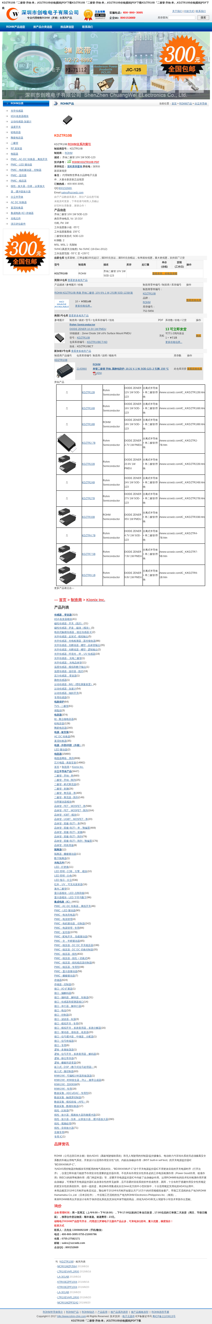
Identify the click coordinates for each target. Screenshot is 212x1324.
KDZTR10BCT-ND (97, 342)
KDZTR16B (88, 408)
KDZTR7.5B (88, 554)
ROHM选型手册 (160, 1312)
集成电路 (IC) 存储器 (22, 213)
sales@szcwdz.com (72, 192)
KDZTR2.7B (88, 442)
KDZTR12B (88, 392)
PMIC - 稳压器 (18, 180)
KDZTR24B (88, 482)
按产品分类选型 (42, 26)
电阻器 (14, 153)
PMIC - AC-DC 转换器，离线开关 (29, 159)
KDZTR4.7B (88, 535)
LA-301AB (63, 1276)
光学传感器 (17, 110)
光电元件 (16, 218)
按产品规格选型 (139, 1312)
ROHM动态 (88, 1312)
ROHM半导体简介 (53, 1312)
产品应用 (102, 1312)
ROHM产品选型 (15, 26)
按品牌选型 (67, 26)
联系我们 (201, 11)
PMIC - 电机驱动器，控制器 (26, 170)
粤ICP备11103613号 (164, 1316)
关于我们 (177, 11)
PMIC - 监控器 (18, 175)
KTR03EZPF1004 (67, 1282)
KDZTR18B (88, 424)
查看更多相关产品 (78, 280)
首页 (174, 103)
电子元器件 (128, 1316)
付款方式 (189, 11)
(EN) (99, 373)
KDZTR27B (88, 498)
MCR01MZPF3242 (67, 1302)
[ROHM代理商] (13, 21)
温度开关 (16, 126)
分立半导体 (17, 196)
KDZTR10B (149, 293)
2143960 (82, 368)
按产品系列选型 (119, 1312)
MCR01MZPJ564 (67, 1266)
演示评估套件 (18, 223)
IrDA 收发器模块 (20, 116)
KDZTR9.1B (88, 575)
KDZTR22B (88, 464)
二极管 (14, 143)
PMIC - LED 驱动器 (21, 164)
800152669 (65, 188)
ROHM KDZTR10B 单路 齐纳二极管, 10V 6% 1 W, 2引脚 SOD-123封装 (93, 292)
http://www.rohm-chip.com (71, 1316)
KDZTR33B (88, 517)
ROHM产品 (185, 103)
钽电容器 (16, 132)
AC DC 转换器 (19, 202)
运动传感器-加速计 (21, 121)
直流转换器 (17, 207)
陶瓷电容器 (17, 137)
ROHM (68, 153)
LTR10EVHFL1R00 (68, 1271)
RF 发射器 (16, 148)
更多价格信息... (83, 305)
